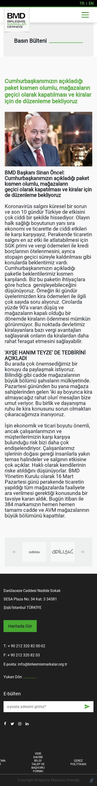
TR (82, 3)
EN (91, 3)
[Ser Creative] (91, 780)
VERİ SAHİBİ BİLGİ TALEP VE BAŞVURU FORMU (37, 762)
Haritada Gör (20, 626)
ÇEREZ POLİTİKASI (78, 762)
